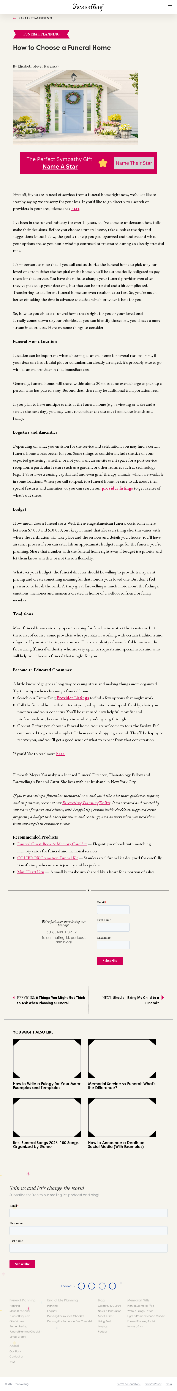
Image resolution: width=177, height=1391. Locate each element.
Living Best (104, 1321)
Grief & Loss (16, 1321)
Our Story (15, 1351)
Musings (103, 1326)
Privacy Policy (153, 1384)
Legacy (52, 1310)
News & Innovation (109, 1310)
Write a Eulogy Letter (140, 1310)
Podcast (103, 1331)
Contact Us (16, 1356)
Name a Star (135, 1326)
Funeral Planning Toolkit (141, 1321)
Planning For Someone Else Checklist (69, 1321)
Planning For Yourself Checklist (65, 1316)
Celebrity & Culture (110, 1305)
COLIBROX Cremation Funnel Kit (47, 858)
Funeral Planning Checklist (25, 1331)
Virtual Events (17, 1336)
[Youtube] (112, 1286)
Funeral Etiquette (19, 1316)
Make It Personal (19, 1310)
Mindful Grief (106, 1316)
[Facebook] (81, 1286)
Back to (35, 18)
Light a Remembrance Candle (146, 1316)
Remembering (18, 1326)
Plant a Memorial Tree (140, 1305)
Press (169, 1384)
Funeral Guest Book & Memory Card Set (52, 844)
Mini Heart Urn (30, 872)
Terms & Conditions (129, 1384)
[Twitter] (91, 1286)
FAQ (12, 1361)
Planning (14, 1305)
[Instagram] (102, 1286)
